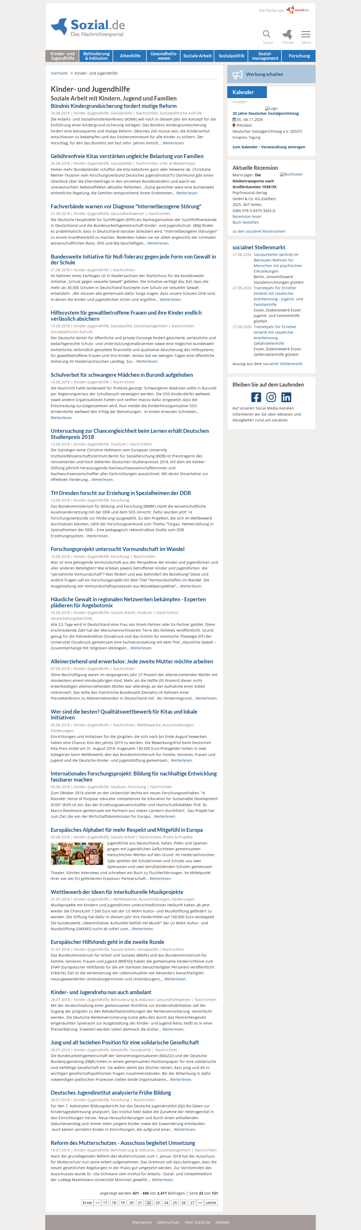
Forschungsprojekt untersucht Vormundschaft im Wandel (117, 549)
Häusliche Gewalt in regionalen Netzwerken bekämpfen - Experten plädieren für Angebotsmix (128, 602)
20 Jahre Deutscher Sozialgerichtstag (266, 113)
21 (140, 1202)
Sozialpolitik (121, 113)
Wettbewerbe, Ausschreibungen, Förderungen (154, 899)
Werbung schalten (264, 74)
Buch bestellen (246, 222)
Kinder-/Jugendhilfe (91, 113)
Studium (118, 444)
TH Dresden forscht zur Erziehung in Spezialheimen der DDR (121, 493)
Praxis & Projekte (178, 836)
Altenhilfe (130, 55)
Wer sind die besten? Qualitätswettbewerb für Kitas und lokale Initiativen (124, 715)
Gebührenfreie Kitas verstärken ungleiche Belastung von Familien (127, 156)
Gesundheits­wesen (164, 56)
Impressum (142, 1222)
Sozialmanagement (151, 325)
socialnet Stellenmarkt (259, 247)
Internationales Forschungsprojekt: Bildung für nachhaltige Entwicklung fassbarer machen (134, 776)
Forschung (299, 55)
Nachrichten (147, 113)
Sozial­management (265, 56)
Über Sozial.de (197, 1222)
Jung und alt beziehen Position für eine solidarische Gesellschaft (125, 1042)
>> (200, 1202)
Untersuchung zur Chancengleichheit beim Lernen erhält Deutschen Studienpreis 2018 (130, 434)
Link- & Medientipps (178, 163)
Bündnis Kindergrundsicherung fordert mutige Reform (114, 106)
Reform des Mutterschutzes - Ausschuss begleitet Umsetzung (123, 1143)
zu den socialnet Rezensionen (259, 231)
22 (149, 1202)
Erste (87, 1202)
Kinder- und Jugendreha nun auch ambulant (101, 992)
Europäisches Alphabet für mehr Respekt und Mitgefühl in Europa (127, 830)
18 (114, 1202)
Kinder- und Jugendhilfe (62, 56)
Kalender (243, 92)
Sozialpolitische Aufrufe (181, 113)
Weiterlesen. (174, 142)
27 (192, 1202)
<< (97, 1202)
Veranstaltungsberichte (71, 618)
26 (184, 1202)
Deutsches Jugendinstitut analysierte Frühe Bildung (111, 1093)
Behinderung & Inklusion (96, 56)
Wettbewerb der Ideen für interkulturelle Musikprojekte (117, 892)
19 (123, 1202)
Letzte (211, 1202)
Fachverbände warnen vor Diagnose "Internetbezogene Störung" (126, 206)
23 (157, 1202)
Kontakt (222, 1222)
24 (166, 1202)
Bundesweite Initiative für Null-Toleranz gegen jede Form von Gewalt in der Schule (133, 260)
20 (131, 1202)
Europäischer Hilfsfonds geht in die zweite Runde (107, 942)
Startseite (59, 73)
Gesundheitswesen (128, 213)
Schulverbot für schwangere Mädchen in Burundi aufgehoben (122, 375)
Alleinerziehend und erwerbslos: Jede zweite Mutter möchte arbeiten (132, 661)
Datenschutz (168, 1222)
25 (175, 1202)
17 (105, 1202)
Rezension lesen (247, 216)
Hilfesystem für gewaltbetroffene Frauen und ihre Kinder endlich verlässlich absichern (126, 316)
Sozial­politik (231, 55)
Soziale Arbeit (197, 55)
